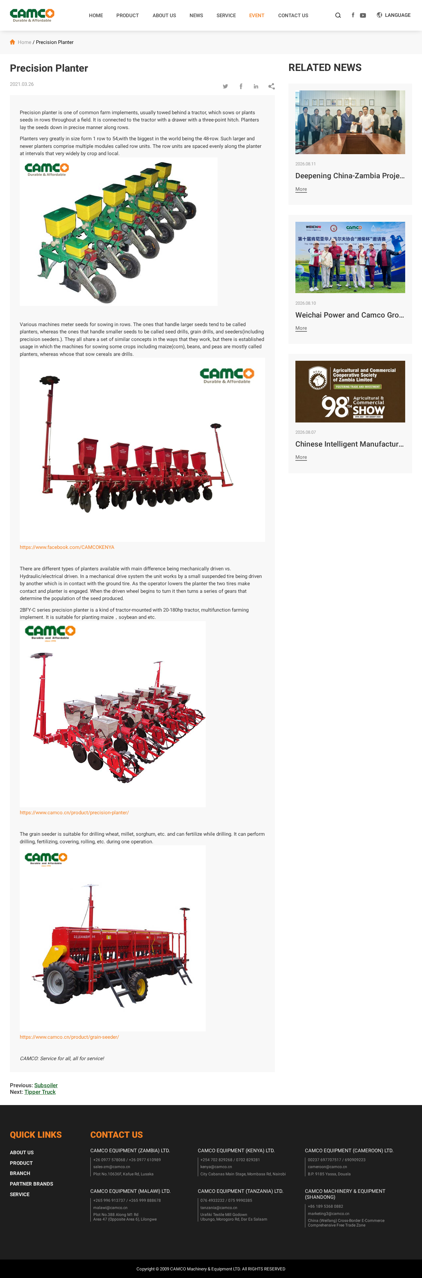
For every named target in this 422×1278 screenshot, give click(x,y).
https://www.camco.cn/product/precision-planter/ (74, 813)
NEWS (196, 15)
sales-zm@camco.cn (111, 1166)
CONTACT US (293, 15)
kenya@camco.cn (216, 1166)
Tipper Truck (40, 1092)
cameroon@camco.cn (327, 1166)
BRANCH (20, 1173)
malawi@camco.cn (110, 1207)
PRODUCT (127, 15)
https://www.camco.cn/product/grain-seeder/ (69, 1037)
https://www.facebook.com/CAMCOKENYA (67, 547)
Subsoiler (46, 1085)
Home (24, 42)
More (301, 189)
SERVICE (226, 15)
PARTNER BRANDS (31, 1184)
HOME (96, 15)
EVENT (256, 15)
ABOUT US (164, 15)
